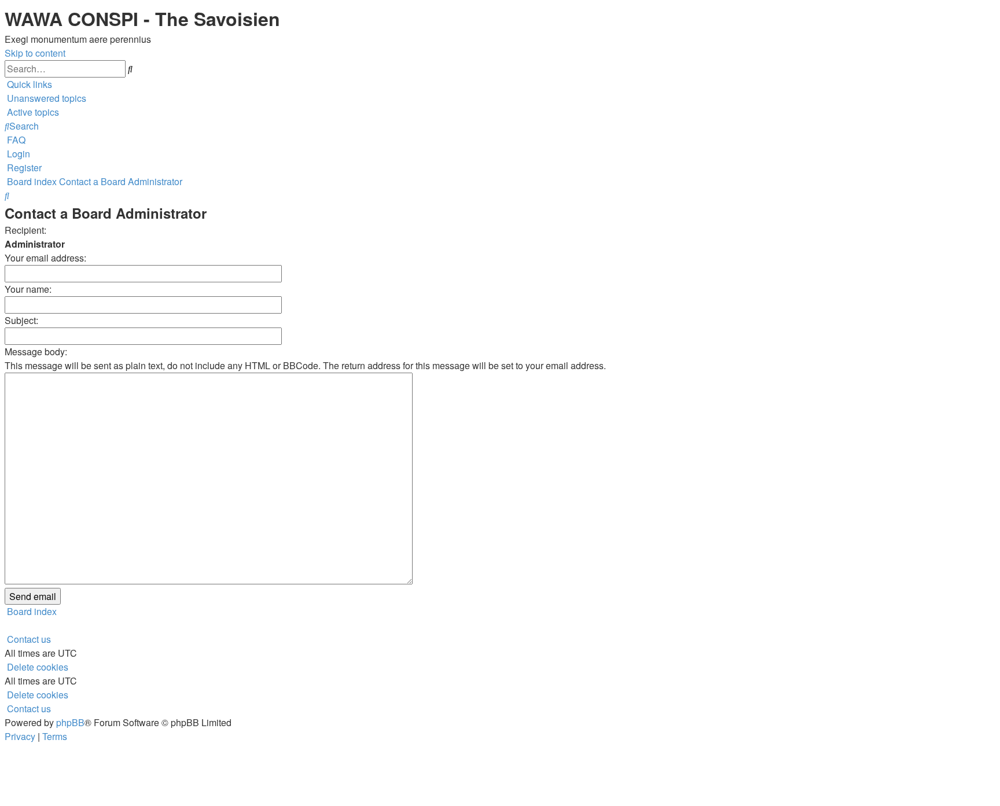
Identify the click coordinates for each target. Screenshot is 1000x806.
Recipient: (25, 230)
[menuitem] (45, 98)
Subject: (21, 320)
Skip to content (35, 53)
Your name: (28, 289)
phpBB (70, 722)
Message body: (36, 351)
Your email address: (45, 257)
